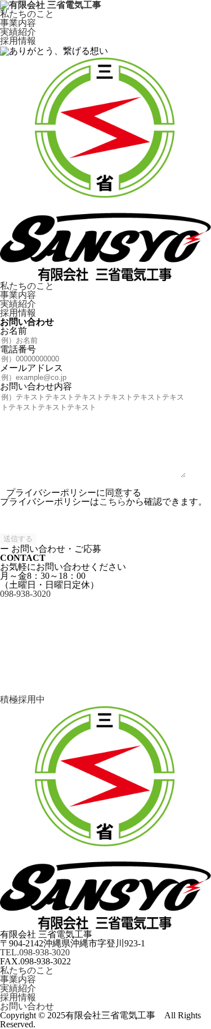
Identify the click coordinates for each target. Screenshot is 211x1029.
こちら (112, 501)
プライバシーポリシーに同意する (72, 492)
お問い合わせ (27, 1006)
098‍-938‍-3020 (25, 594)
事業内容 (18, 23)
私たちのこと (27, 14)
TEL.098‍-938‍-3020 (35, 952)
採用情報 (18, 41)
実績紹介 (18, 32)
